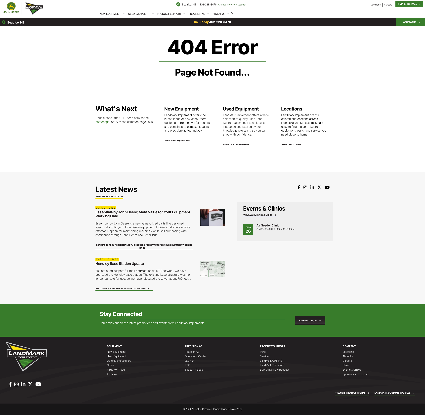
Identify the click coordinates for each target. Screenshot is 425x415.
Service (264, 356)
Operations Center (195, 356)
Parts (263, 351)
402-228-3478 (208, 4)
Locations (376, 4)
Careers (388, 4)
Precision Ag (197, 13)
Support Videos (194, 369)
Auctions (112, 374)
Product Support (169, 13)
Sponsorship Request (355, 374)
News (346, 365)
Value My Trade (116, 369)
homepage (102, 122)
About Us (219, 13)
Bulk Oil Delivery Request (274, 369)
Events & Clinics (352, 369)
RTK (187, 365)
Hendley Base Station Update (119, 263)
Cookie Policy (235, 409)
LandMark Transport (272, 365)
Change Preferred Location (232, 4)
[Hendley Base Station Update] (212, 268)
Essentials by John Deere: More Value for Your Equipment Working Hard (142, 214)
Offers (110, 365)
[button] (409, 4)
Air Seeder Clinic (267, 225)
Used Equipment (139, 13)
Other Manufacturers (119, 360)
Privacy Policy (220, 409)
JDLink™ (189, 360)
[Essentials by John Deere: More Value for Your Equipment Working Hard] (212, 217)
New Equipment (110, 13)
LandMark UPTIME (271, 360)
